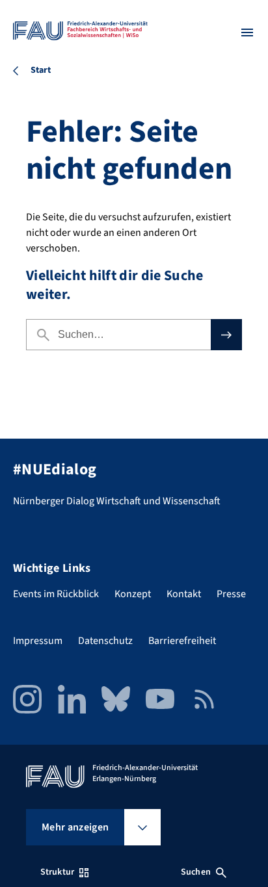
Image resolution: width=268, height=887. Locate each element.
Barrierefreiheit (182, 641)
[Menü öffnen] (247, 32)
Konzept (132, 594)
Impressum (37, 641)
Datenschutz (105, 641)
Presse (231, 594)
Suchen (196, 872)
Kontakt (184, 594)
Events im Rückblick (56, 594)
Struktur (57, 872)
